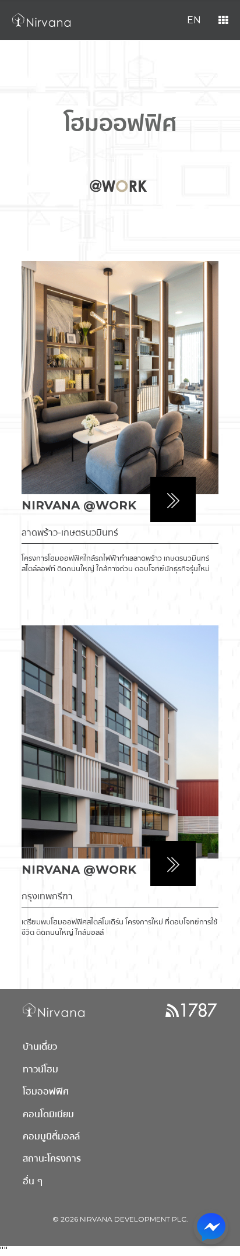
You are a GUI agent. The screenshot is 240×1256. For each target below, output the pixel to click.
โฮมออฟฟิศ (46, 1091)
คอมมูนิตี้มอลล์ (51, 1136)
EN (194, 20)
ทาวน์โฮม (40, 1069)
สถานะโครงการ (52, 1158)
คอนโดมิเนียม (48, 1114)
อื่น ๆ (33, 1181)
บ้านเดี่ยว (40, 1046)
